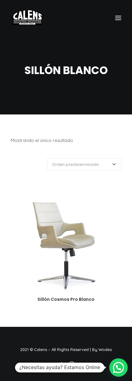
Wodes (105, 349)
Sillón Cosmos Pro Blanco (66, 299)
